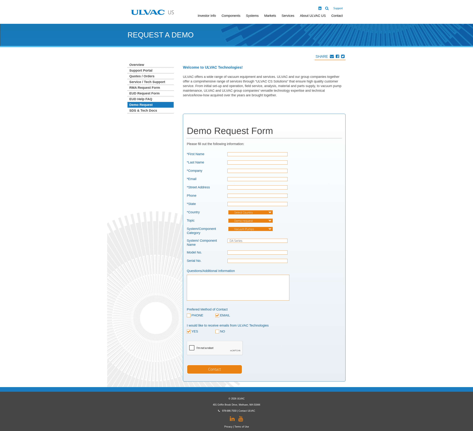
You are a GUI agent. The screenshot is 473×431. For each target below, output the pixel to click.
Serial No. (194, 261)
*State (191, 204)
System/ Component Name (202, 242)
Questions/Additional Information (211, 271)
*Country (193, 212)
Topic (191, 220)
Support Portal (140, 70)
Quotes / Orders (141, 76)
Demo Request (141, 105)
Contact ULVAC (247, 410)
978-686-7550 (229, 410)
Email (224, 315)
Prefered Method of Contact (207, 309)
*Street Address (198, 187)
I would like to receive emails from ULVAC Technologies (228, 325)
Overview (136, 65)
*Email (191, 179)
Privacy (228, 426)
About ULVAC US (313, 16)
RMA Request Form (144, 87)
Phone (191, 195)
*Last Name (195, 162)
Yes (194, 331)
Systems (252, 16)
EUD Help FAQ (140, 99)
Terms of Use (241, 426)
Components (231, 16)
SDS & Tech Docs (143, 110)
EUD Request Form (144, 93)
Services (288, 16)
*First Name (195, 154)
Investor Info (207, 16)
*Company (194, 171)
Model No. (194, 252)
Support (338, 8)
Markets (270, 16)
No (222, 331)
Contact (337, 16)
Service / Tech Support (147, 82)
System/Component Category (201, 231)
